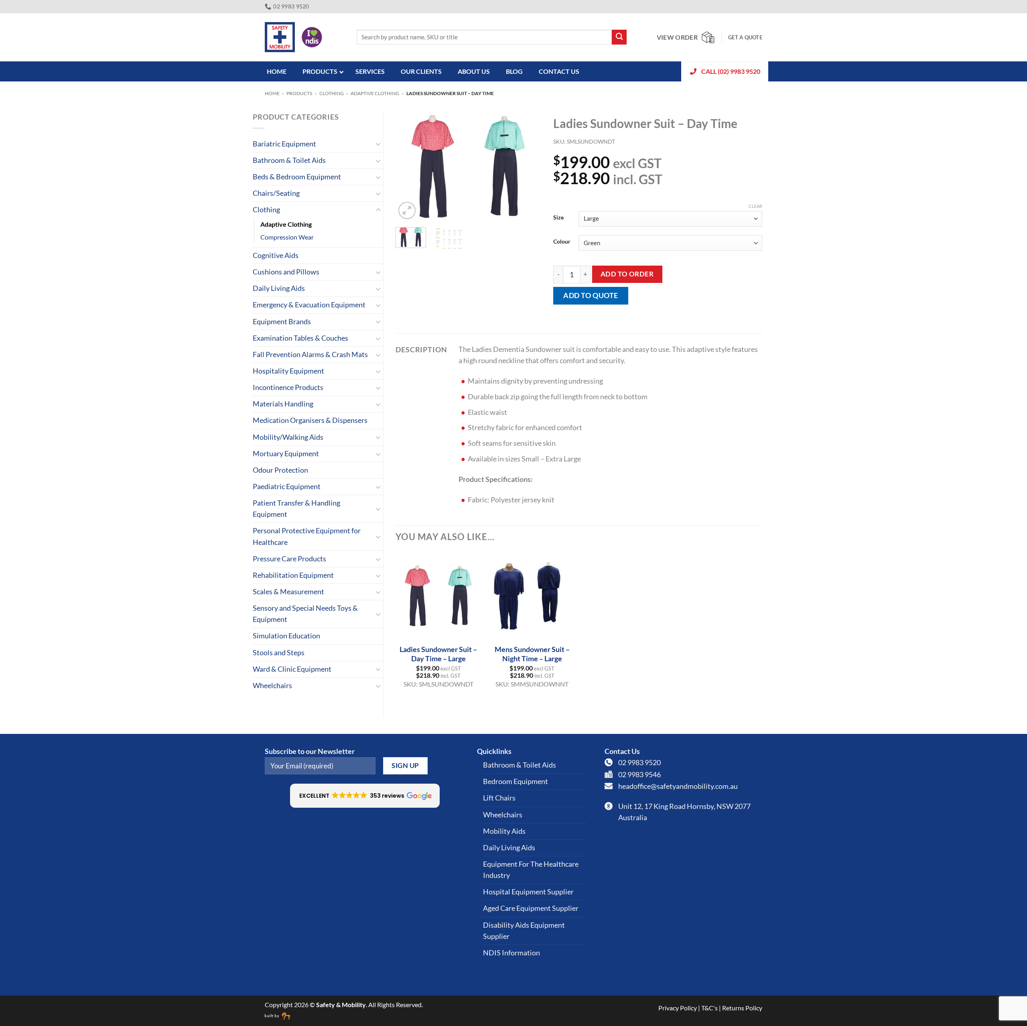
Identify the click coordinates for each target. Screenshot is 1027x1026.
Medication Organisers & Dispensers (310, 420)
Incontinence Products (288, 387)
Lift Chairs (499, 798)
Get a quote (745, 37)
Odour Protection (280, 470)
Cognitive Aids (275, 255)
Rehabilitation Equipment (293, 575)
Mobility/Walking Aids (288, 437)
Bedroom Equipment (515, 781)
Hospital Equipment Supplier (528, 892)
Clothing (331, 93)
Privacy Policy (677, 1008)
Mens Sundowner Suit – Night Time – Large (532, 654)
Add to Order (627, 274)
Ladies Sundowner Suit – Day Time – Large (438, 654)
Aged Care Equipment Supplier (530, 908)
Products (299, 93)
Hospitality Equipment (288, 371)
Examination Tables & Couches (300, 338)
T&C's (709, 1008)
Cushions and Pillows (286, 272)
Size (558, 218)
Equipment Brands (282, 321)
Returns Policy (742, 1008)
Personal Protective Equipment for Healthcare (307, 536)
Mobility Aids (504, 831)
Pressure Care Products (289, 559)
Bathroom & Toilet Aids (289, 160)
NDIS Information (511, 953)
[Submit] (619, 37)
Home (272, 93)
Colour (561, 242)
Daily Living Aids (279, 288)
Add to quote (590, 295)
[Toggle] (378, 143)
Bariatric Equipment (284, 144)
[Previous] (408, 166)
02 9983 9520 (639, 762)
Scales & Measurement (288, 591)
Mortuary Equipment (286, 453)
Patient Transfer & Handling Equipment (296, 508)
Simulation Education (286, 636)
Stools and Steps (278, 652)
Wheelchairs (272, 685)
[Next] (528, 166)
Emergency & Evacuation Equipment (309, 305)
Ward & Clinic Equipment (292, 669)
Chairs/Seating (276, 193)
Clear (755, 206)
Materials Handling (283, 404)
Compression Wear (287, 237)
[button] (407, 210)
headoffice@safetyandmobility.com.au (678, 786)
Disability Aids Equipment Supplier (524, 931)
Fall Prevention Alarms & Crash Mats (310, 354)
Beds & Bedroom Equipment (297, 177)
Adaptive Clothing (375, 93)
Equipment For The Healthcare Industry (530, 870)
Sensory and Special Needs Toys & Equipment (305, 614)
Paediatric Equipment (287, 486)
